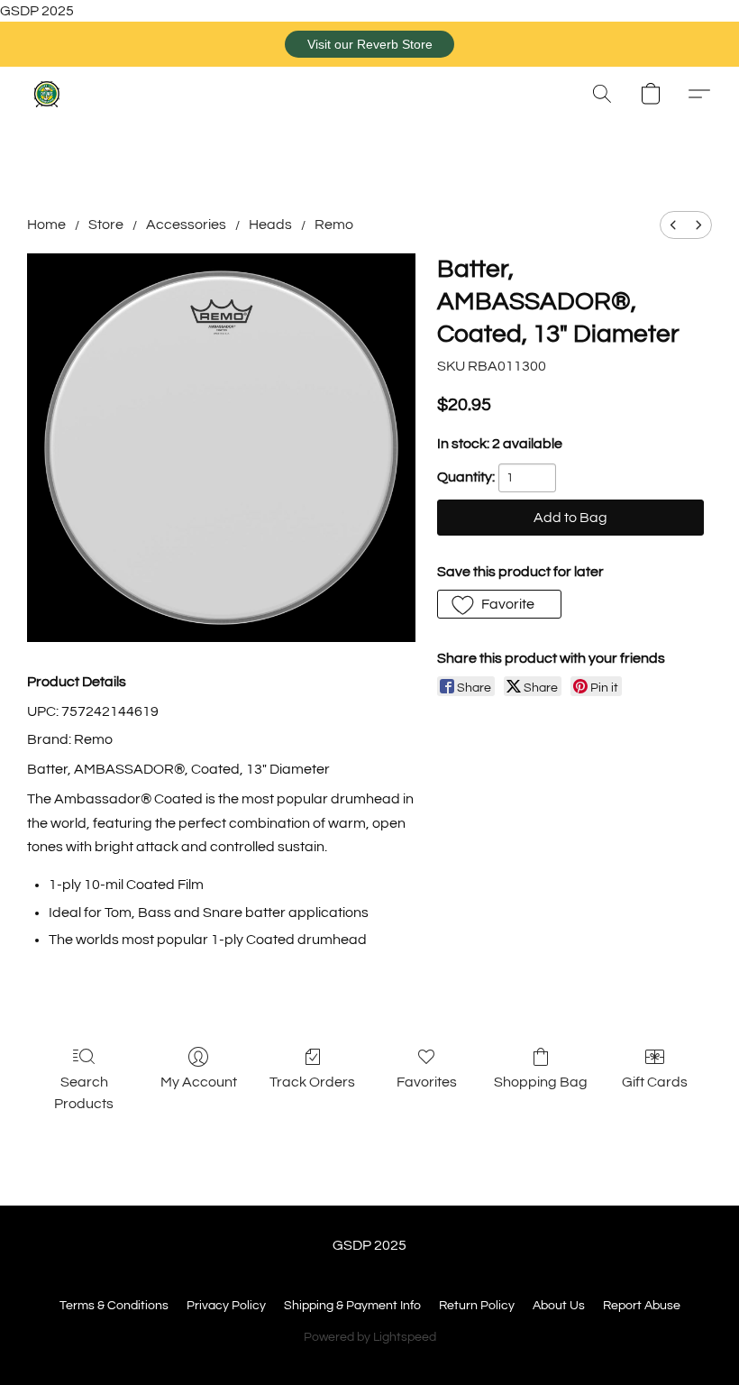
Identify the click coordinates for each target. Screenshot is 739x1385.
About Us (559, 1305)
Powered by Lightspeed (370, 1337)
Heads (270, 224)
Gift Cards (655, 1082)
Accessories (186, 224)
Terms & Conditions (114, 1305)
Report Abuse (641, 1305)
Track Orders (312, 1082)
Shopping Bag (541, 1082)
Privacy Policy (226, 1305)
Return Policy (477, 1305)
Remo (334, 224)
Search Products (84, 1093)
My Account (198, 1082)
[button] (369, 44)
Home (46, 224)
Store (105, 224)
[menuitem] (673, 225)
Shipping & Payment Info (352, 1305)
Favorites (427, 1082)
